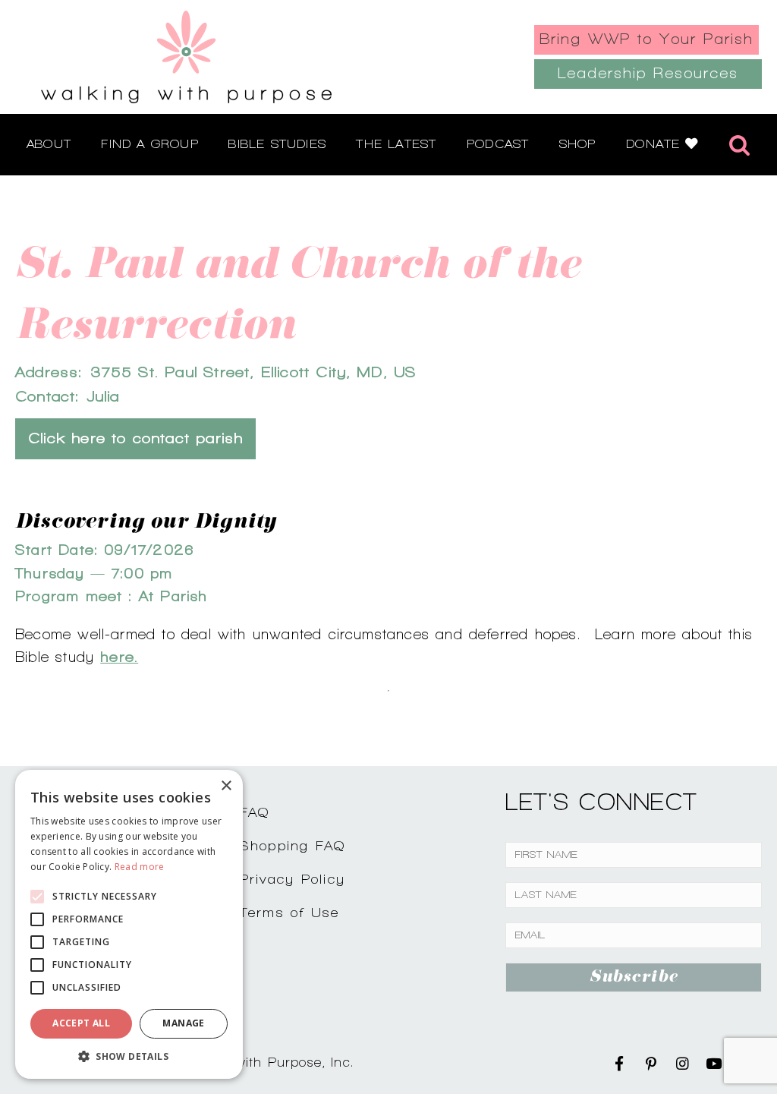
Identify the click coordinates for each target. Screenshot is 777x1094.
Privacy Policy (293, 879)
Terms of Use (290, 912)
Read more (140, 866)
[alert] (129, 924)
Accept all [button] (81, 1023)
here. (119, 656)
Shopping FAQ (293, 845)
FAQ (255, 812)
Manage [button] (183, 1023)
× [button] (225, 786)
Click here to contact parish (135, 438)
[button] (129, 1056)
